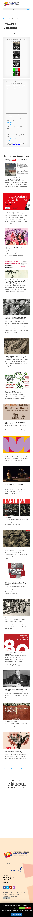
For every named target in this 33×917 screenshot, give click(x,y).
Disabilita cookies (16, 914)
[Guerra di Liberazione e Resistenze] (16, 55)
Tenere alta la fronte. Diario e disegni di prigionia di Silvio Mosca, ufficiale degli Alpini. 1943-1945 (16, 281)
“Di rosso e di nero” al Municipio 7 (14, 484)
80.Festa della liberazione (12, 455)
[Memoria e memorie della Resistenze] (16, 46)
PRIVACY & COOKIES (8, 877)
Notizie (9, 19)
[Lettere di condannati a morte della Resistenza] (16, 63)
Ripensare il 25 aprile (11, 722)
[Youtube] (10, 887)
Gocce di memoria (10, 391)
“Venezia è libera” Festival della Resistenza (13, 653)
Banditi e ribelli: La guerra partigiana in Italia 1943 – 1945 (16, 423)
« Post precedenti (7, 768)
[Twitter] (7, 887)
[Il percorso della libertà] (16, 72)
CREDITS (5, 883)
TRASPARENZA (7, 875)
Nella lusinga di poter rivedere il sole (15, 618)
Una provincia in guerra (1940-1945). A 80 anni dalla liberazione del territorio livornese (16, 583)
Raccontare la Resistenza (12, 212)
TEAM (4, 881)
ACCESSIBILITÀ (7, 879)
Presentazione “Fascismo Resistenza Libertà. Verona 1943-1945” (15, 178)
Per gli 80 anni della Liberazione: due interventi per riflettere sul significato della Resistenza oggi (15, 318)
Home (4, 19)
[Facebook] (4, 887)
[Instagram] (14, 887)
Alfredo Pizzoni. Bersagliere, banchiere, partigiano (16, 689)
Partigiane (8, 518)
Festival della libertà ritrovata (13, 751)
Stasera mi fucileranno (11, 549)
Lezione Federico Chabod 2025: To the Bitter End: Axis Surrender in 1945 (16, 357)
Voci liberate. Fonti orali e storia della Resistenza (15, 247)
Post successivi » (25, 768)
